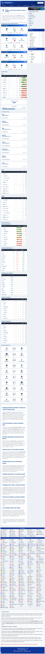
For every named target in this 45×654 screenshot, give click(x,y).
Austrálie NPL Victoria (32, 545)
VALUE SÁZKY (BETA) (32, 16)
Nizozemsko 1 (4, 584)
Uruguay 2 (30, 602)
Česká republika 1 (14, 553)
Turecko (21, 601)
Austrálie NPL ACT (23, 544)
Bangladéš (21, 547)
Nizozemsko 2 (13, 584)
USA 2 (3, 604)
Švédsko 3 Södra (4, 599)
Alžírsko (12, 539)
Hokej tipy (19, 5)
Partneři (30, 25)
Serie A (30, 529)
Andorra (21, 539)
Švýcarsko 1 (22, 599)
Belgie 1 (39, 547)
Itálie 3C (21, 568)
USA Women (22, 604)
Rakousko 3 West (22, 590)
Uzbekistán (31, 604)
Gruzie (12, 562)
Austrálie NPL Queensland (5, 545)
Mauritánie (21, 579)
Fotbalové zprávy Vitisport (33, 11)
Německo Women (32, 582)
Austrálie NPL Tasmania (23, 545)
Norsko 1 (30, 584)
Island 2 (21, 567)
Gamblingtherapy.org (27, 651)
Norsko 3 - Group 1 (5, 585)
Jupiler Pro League (32, 531)
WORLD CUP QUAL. (5, 607)
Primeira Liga (13, 531)
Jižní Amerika (31, 570)
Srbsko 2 (30, 596)
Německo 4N (40, 581)
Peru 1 (12, 587)
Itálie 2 (39, 567)
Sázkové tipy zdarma (9, 623)
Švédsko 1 (21, 598)
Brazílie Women (4, 551)
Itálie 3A (3, 568)
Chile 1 (3, 564)
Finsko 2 (12, 559)
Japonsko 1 (13, 570)
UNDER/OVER (31, 18)
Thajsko (3, 601)
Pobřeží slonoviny (32, 587)
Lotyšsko (21, 576)
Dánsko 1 (3, 556)
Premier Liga (4, 534)
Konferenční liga (22, 573)
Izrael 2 (39, 568)
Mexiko (30, 579)
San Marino (13, 593)
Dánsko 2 (12, 556)
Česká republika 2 (23, 553)
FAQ (29, 27)
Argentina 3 (40, 542)
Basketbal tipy (26, 5)
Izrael (30, 568)
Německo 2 (13, 581)
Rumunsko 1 (31, 590)
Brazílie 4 (39, 550)
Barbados (30, 547)
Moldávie (39, 579)
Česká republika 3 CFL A (32, 553)
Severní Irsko (31, 593)
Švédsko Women (13, 599)
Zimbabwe (12, 607)
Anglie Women (13, 542)
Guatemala (21, 562)
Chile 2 (12, 564)
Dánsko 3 (21, 556)
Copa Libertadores (32, 551)
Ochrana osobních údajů (21, 648)
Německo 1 (4, 581)
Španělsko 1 (40, 596)
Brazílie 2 (21, 550)
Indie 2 (3, 565)
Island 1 (12, 567)
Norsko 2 (39, 584)
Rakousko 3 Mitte (5, 590)
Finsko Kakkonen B (41, 559)
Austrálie (12, 544)
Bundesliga (22, 529)
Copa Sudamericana (41, 551)
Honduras (30, 562)
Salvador (3, 593)
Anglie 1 (30, 539)
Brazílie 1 (12, 550)
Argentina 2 (31, 542)
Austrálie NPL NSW (41, 544)
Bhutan (21, 548)
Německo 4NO (4, 582)
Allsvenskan (13, 534)
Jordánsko (39, 570)
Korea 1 (30, 573)
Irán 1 (30, 565)
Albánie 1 (3, 539)
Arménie (3, 544)
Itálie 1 (30, 567)
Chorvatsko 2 (31, 564)
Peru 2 (21, 587)
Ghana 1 (3, 562)
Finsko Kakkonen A (32, 559)
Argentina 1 (22, 542)
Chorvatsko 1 (22, 564)
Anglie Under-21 (4, 542)
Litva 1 (12, 576)
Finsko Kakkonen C (5, 561)
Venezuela (39, 604)
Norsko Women (22, 585)
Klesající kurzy (31, 15)
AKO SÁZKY (30, 13)
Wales (12, 605)
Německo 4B (31, 581)
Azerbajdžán (4, 547)
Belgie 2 (3, 548)
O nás (27, 648)
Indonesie (12, 565)
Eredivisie (3, 531)
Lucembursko (40, 576)
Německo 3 (22, 581)
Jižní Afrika (22, 570)
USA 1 (39, 602)
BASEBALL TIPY (31, 23)
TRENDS (30, 20)
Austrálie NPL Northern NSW (32, 544)
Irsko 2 (3, 567)
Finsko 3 (21, 559)
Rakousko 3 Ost (13, 590)
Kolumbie (3, 573)
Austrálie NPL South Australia (14, 545)
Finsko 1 (3, 559)
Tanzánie (39, 599)
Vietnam (3, 605)
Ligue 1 (39, 529)
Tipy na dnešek (40, 5)
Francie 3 (30, 561)
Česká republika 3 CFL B (41, 553)
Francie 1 (12, 561)
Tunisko (12, 601)
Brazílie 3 (30, 550)
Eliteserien (22, 534)
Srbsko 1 (21, 596)
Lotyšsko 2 (30, 576)
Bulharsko (12, 551)
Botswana (3, 550)
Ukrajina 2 (12, 602)
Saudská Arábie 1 (22, 593)
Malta (3, 579)
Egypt (30, 556)
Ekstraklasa (40, 531)
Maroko (12, 579)
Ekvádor (39, 556)
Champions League (41, 534)
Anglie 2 (39, 539)
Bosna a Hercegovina (41, 548)
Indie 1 (39, 564)
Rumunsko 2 (40, 590)
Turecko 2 (30, 601)
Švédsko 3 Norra (40, 598)
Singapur (39, 593)
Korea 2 (39, 573)
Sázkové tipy (4, 5)
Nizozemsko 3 (22, 584)
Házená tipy (33, 5)
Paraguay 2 (4, 587)
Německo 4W (22, 582)
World (21, 605)
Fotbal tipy (11, 5)
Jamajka (3, 570)
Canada (21, 551)
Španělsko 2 (4, 598)
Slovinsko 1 (13, 596)
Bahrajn (12, 547)
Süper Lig (21, 531)
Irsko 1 (39, 565)
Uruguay (21, 602)
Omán (30, 585)
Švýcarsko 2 (31, 599)
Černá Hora (4, 553)
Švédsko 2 (30, 598)
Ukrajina (3, 602)
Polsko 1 (39, 587)
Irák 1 (21, 565)
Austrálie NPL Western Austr (41, 545)
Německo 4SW (13, 582)
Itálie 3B (12, 568)
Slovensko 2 (4, 596)
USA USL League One (14, 604)
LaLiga (12, 529)
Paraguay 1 (39, 585)
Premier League (4, 529)
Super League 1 (31, 534)
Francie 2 (21, 561)
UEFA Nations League (41, 601)
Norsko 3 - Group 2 (14, 585)
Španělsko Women (14, 598)
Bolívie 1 (30, 548)
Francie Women (40, 561)
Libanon (3, 576)
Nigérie (39, 582)
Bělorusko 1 (13, 548)
